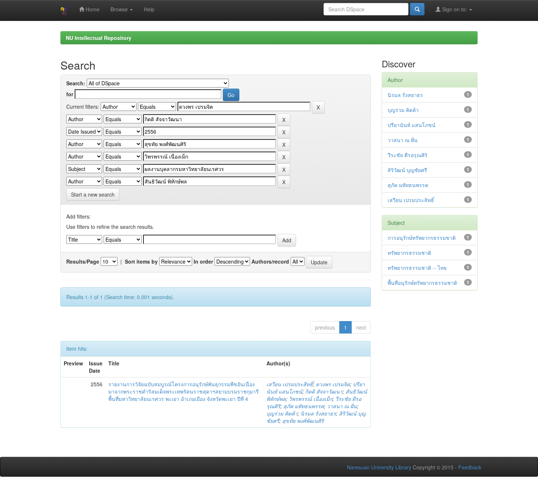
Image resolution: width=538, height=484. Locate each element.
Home (92, 9)
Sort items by (141, 261)
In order (203, 261)
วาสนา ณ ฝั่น (342, 406)
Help (149, 9)
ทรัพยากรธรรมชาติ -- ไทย (417, 267)
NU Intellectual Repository (98, 37)
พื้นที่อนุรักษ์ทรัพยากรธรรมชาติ (422, 282)
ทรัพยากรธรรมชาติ (409, 252)
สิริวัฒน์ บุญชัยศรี (407, 170)
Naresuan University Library (379, 467)
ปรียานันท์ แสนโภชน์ (412, 125)
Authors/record (270, 261)
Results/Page (82, 261)
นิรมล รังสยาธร (318, 413)
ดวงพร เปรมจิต (333, 384)
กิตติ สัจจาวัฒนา (324, 391)
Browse (120, 9)
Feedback (469, 467)
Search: (75, 83)
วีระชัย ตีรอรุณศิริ (407, 155)
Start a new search (93, 194)
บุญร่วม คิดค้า (282, 413)
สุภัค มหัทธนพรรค (303, 406)
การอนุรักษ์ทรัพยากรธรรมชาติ (422, 237)
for (69, 94)
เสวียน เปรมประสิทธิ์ (289, 384)
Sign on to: (454, 9)
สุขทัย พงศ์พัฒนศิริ (303, 420)
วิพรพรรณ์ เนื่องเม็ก (310, 398)
